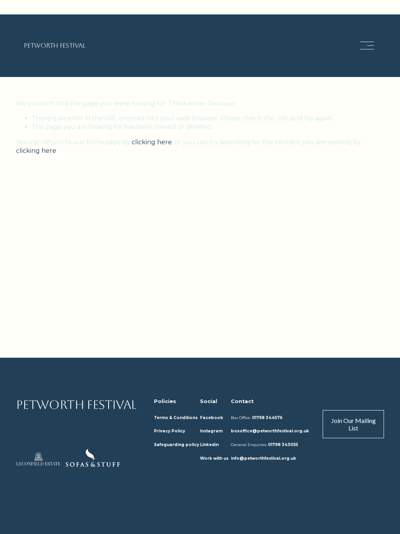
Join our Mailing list (353, 424)
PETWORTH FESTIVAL (54, 45)
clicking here (152, 142)
